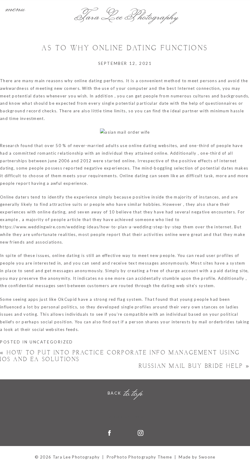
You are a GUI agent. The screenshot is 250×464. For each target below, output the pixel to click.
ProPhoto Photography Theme (139, 457)
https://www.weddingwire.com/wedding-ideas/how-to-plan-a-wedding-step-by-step (91, 226)
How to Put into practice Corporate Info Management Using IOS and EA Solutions (120, 356)
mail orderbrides (217, 321)
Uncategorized (51, 341)
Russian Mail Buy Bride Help (194, 366)
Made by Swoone (197, 457)
